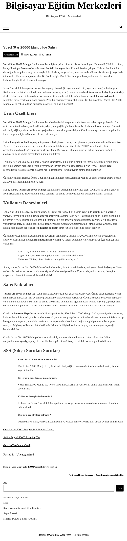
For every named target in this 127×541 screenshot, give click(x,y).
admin (48, 54)
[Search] (121, 27)
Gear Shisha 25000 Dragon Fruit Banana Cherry (28, 429)
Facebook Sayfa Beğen (15, 497)
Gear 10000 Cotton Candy (17, 445)
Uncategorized (11, 54)
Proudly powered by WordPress (55, 534)
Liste (5, 502)
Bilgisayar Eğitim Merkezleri (63, 5)
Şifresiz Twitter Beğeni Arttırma (20, 518)
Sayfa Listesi (10, 513)
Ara (5, 482)
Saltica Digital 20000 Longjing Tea (21, 437)
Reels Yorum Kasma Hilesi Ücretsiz (22, 508)
